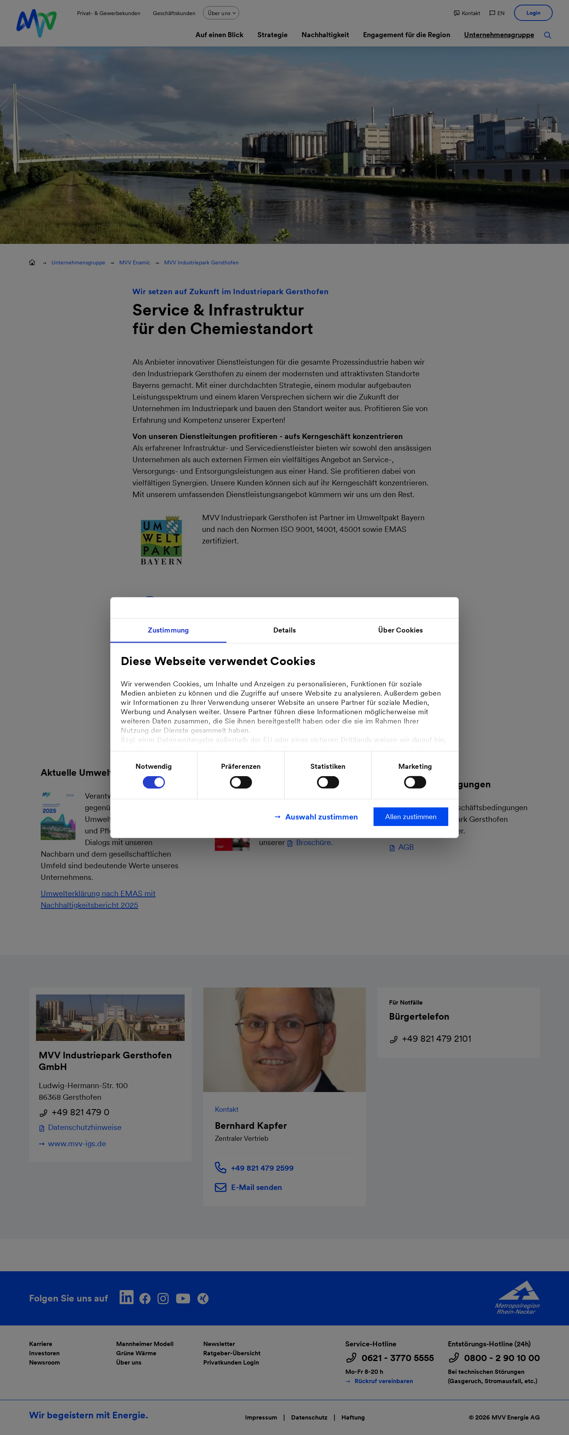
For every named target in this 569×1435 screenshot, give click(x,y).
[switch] (241, 782)
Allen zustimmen (411, 817)
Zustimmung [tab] (168, 630)
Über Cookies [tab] (400, 630)
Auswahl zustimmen (321, 816)
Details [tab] (284, 630)
